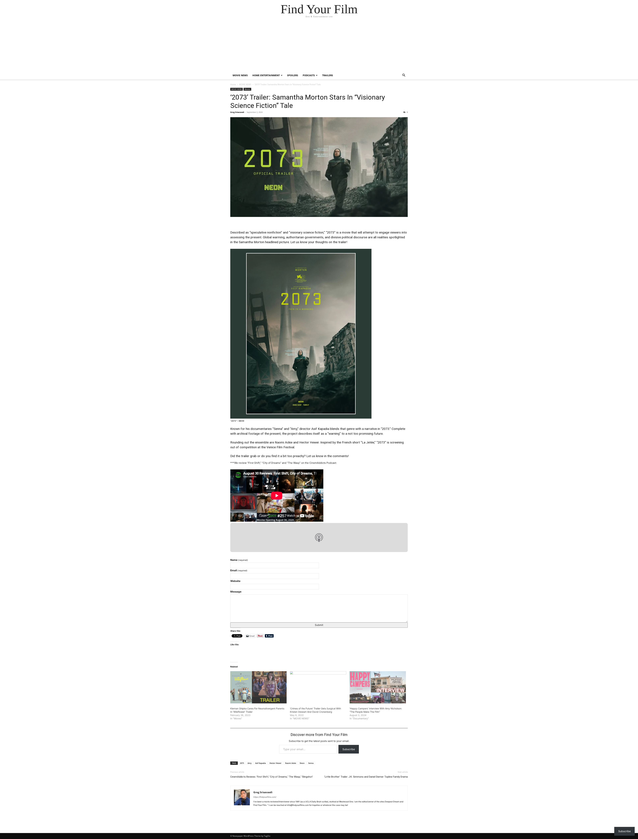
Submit (319, 625)
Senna (311, 763)
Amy (250, 763)
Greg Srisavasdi (237, 112)
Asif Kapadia (260, 763)
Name (239, 559)
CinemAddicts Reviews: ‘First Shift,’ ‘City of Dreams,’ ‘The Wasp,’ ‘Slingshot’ (271, 776)
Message (235, 591)
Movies (247, 89)
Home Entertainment (266, 75)
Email (238, 570)
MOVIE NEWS (245, 84)
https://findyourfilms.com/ (264, 797)
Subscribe (348, 749)
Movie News (240, 75)
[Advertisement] (319, 46)
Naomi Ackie (290, 763)
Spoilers (292, 75)
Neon (302, 763)
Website (235, 581)
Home (233, 84)
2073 (242, 763)
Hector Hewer (275, 763)
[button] (404, 75)
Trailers (327, 75)
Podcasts (309, 75)
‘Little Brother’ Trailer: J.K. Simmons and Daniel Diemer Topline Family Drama (366, 776)
